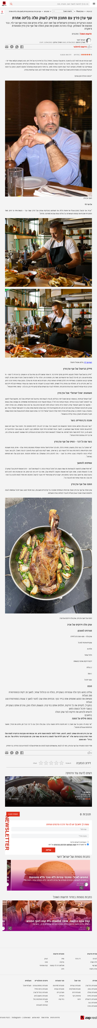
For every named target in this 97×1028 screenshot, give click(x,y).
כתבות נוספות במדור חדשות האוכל (72, 897)
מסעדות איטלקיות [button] (75, 989)
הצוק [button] (46, 958)
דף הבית (89, 11)
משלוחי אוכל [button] (27, 985)
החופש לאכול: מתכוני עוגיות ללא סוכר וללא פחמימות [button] (58, 877)
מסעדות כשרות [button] (59, 989)
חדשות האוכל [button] (85, 33)
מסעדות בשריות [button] (75, 985)
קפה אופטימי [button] (44, 965)
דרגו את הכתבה (65, 54)
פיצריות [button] (61, 995)
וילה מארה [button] (93, 962)
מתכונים (46, 11)
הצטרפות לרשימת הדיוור (78, 842)
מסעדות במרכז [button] (92, 1006)
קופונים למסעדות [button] (42, 1005)
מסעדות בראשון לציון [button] (41, 995)
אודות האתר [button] (45, 1017)
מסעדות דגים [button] (76, 992)
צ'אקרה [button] (87, 792)
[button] (87, 799)
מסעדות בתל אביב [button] (91, 985)
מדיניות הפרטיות (60, 844)
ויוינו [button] (62, 968)
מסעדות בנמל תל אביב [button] (40, 992)
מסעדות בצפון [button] (92, 989)
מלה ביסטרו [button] (93, 968)
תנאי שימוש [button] (36, 1017)
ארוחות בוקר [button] (76, 995)
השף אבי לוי (88, 362)
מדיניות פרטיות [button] (55, 1017)
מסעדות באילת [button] (92, 992)
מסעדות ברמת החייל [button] (41, 989)
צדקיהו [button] (62, 962)
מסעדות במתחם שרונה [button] (40, 985)
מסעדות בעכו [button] (92, 1002)
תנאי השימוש (71, 844)
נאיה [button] (62, 958)
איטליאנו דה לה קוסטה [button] (57, 965)
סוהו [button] (46, 962)
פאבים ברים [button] (60, 992)
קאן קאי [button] (94, 965)
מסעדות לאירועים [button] (58, 985)
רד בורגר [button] (78, 958)
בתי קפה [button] (61, 999)
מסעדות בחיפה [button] (92, 995)
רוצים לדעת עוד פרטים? (78, 773)
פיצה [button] (79, 999)
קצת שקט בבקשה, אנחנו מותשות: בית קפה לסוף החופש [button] (58, 921)
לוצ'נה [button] (95, 958)
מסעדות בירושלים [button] (91, 999)
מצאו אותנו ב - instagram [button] (21, 1017)
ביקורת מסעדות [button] (5, 1017)
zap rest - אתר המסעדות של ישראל (4, 3)
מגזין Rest (79, 11)
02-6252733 (13, 798)
